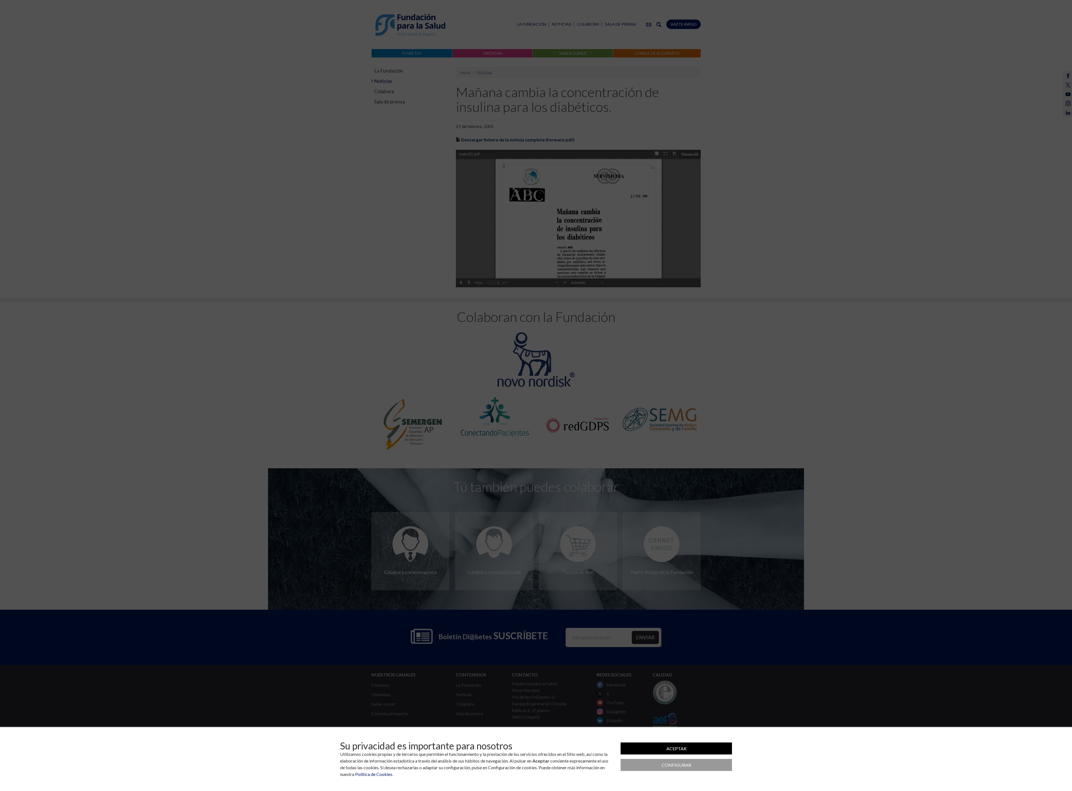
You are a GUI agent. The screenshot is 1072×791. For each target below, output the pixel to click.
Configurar (676, 765)
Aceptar (676, 748)
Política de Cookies (373, 774)
